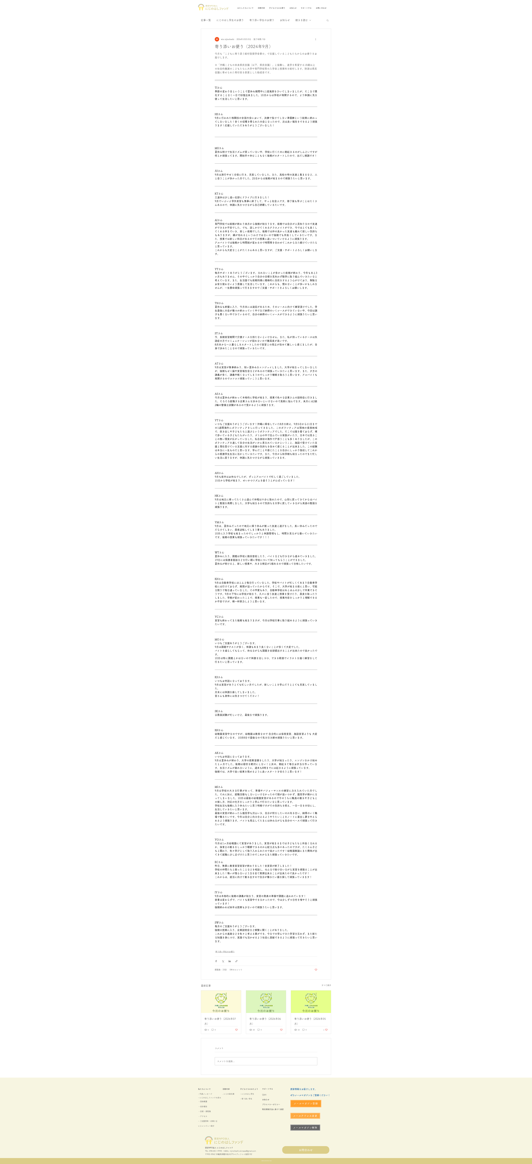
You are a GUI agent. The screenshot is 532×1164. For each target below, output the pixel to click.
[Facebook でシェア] (216, 961)
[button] (327, 20)
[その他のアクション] (315, 39)
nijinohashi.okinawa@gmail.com (243, 1151)
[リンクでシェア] (236, 961)
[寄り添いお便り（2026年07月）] (221, 1001)
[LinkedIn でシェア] (229, 961)
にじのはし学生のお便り (230, 20)
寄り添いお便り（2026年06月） (265, 1021)
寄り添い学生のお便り (261, 20)
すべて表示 (326, 985)
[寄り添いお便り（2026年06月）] (266, 1001)
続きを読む (301, 20)
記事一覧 (206, 20)
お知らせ (285, 20)
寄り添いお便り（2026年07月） (220, 1021)
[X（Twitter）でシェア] (223, 961)
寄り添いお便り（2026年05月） (310, 1021)
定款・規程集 (205, 1111)
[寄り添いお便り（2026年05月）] (311, 1001)
